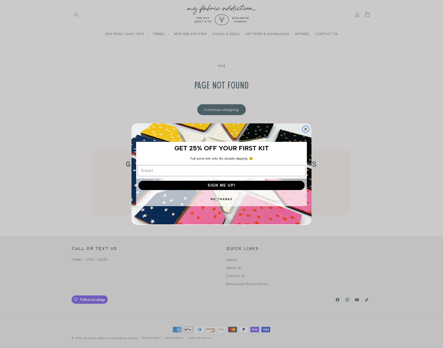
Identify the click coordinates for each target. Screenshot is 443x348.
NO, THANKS (222, 199)
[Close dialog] (305, 129)
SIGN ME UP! (222, 185)
